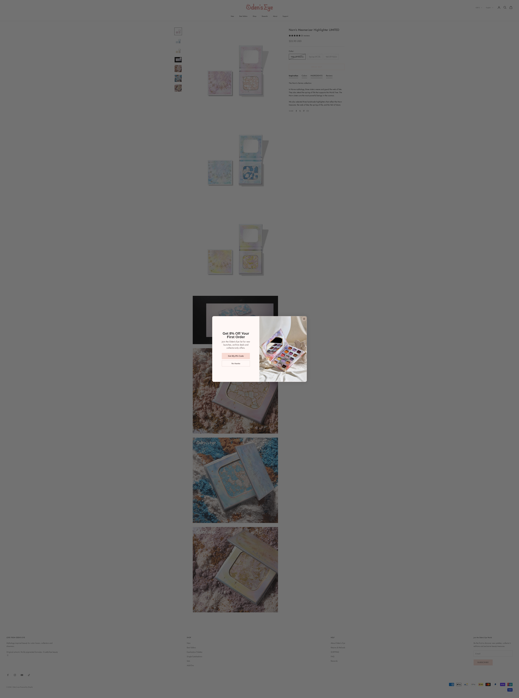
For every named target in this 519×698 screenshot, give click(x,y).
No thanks (236, 363)
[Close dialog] (304, 318)
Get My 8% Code (236, 356)
